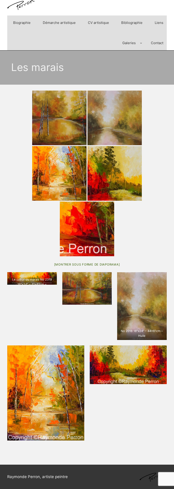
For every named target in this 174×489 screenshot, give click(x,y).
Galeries (129, 43)
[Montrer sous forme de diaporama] (87, 264)
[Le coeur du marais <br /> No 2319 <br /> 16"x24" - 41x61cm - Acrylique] (59, 118)
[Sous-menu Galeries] (141, 43)
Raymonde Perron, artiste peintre (37, 476)
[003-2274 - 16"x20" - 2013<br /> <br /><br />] (59, 173)
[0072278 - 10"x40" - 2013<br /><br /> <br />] (87, 229)
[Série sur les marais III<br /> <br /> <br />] (114, 173)
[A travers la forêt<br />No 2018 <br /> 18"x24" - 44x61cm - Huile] (114, 118)
